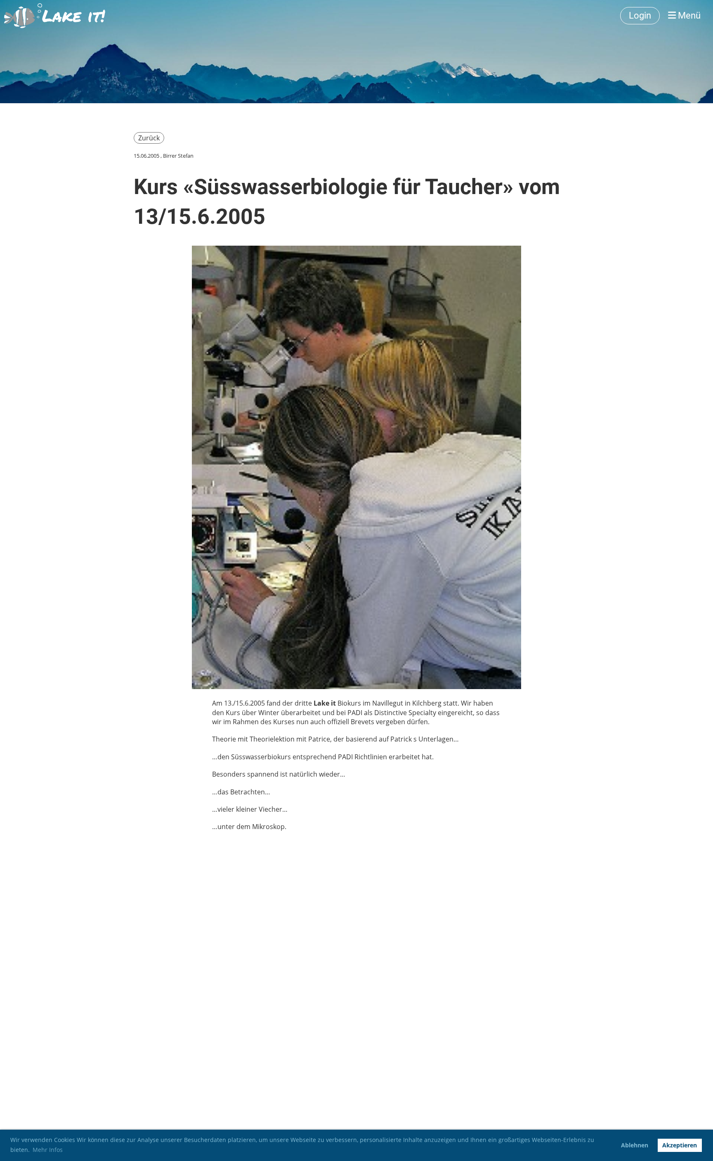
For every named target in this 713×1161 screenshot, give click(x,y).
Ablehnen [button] (634, 1145)
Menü (688, 15)
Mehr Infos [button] (48, 1150)
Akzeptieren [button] (679, 1145)
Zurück (149, 137)
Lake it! (73, 15)
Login (640, 15)
